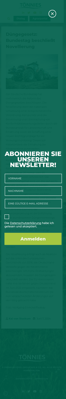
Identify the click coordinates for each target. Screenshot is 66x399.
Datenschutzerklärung (25, 223)
